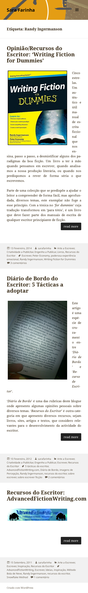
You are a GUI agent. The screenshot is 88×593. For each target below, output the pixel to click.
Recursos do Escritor (42, 566)
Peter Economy (41, 255)
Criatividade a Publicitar (20, 252)
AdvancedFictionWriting (20, 570)
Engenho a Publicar (45, 252)
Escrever (26, 255)
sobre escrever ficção (30, 477)
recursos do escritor (55, 473)
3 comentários (18, 263)
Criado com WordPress (20, 588)
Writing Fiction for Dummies (60, 259)
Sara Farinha (21, 10)
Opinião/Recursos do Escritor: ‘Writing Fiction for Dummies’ (41, 54)
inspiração (60, 570)
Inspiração (24, 566)
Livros (60, 252)
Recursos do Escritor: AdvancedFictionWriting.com (47, 495)
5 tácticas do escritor (37, 466)
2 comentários (56, 477)
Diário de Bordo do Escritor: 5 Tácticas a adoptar (35, 284)
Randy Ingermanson (31, 259)
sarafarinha (44, 248)
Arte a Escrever (65, 248)
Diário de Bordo (49, 470)
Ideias (49, 570)
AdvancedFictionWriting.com (23, 470)
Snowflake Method (17, 577)
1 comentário (41, 577)
